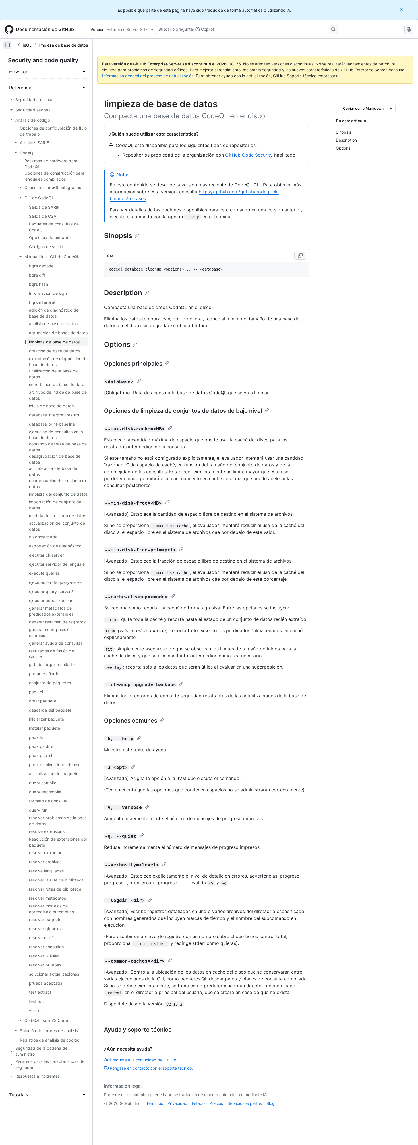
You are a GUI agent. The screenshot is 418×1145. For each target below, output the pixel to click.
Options (117, 344)
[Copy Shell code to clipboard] (300, 256)
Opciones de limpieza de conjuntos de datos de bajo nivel (183, 410)
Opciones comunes (130, 720)
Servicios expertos (244, 1103)
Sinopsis (118, 235)
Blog (270, 1103)
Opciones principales (133, 363)
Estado (198, 1103)
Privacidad (177, 1103)
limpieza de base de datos (63, 45)
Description (123, 293)
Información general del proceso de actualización (148, 75)
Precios (216, 1103)
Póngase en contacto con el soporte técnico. (151, 1068)
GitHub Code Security (249, 155)
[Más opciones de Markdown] (391, 108)
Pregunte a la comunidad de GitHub (143, 1059)
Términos (154, 1103)
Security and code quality (43, 60)
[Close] (401, 9)
